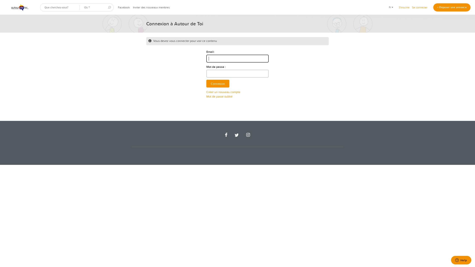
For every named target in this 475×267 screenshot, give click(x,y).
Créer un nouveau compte (223, 92)
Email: (210, 52)
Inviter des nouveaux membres (151, 7)
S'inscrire (404, 7)
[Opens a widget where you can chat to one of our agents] (461, 260)
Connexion (218, 84)
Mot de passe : (216, 67)
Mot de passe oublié (219, 96)
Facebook (124, 7)
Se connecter (420, 7)
